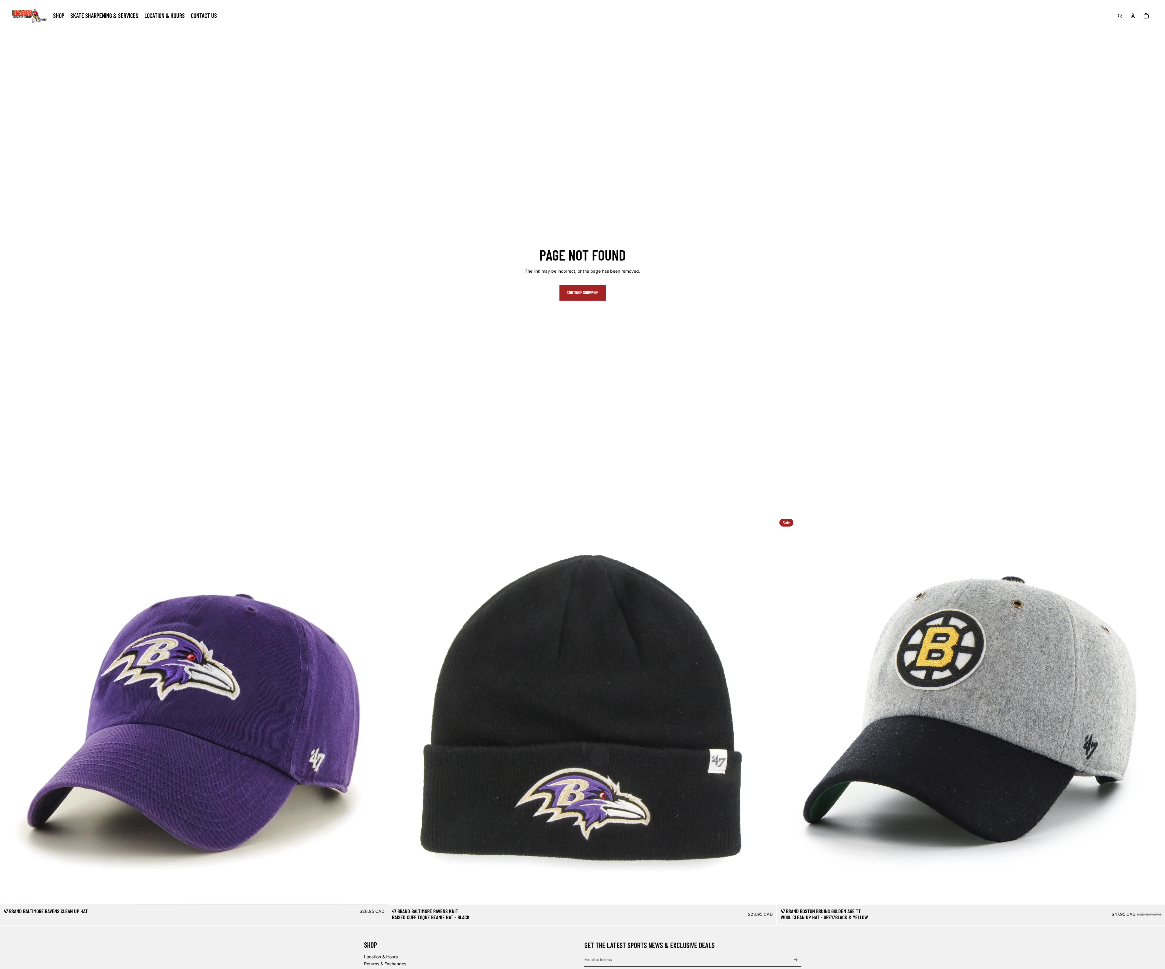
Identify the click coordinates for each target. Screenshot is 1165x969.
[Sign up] (795, 959)
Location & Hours (381, 956)
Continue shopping (583, 292)
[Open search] (1120, 15)
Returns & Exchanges (385, 963)
